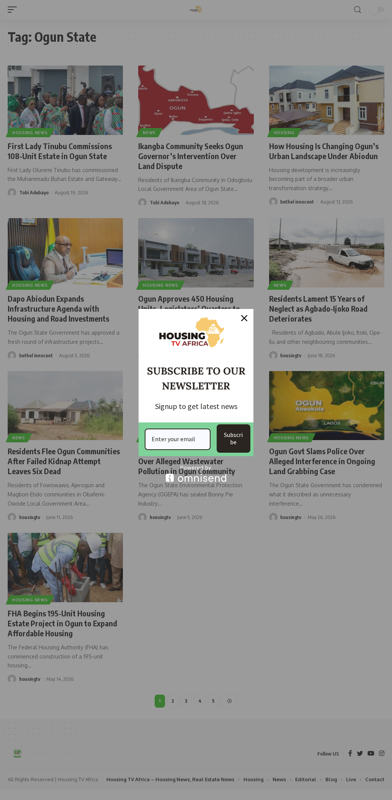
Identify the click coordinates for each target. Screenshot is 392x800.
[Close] (244, 318)
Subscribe (233, 438)
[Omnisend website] (196, 473)
